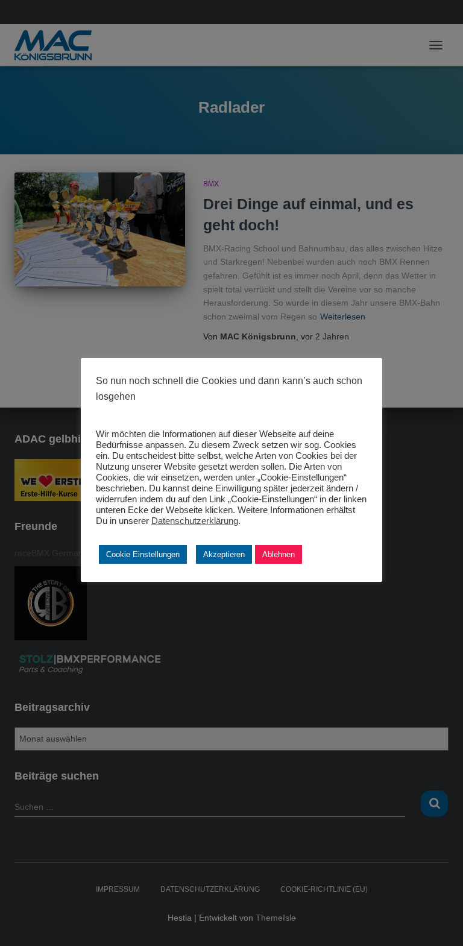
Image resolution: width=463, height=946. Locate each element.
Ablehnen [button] (278, 554)
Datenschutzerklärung (194, 521)
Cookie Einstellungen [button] (143, 554)
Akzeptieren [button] (224, 554)
